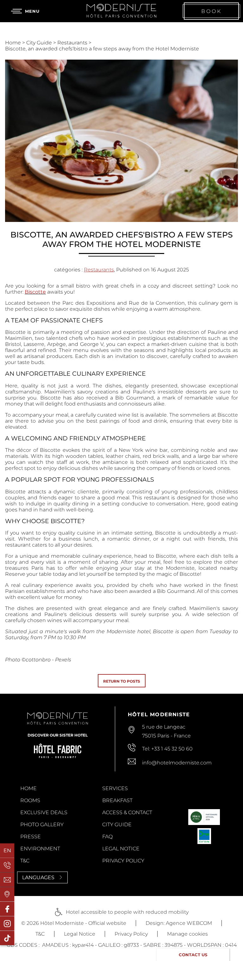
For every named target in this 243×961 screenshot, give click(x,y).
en (7, 850)
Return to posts (121, 681)
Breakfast (117, 800)
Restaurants (73, 43)
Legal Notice (121, 849)
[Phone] (7, 865)
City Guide (39, 43)
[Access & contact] (7, 894)
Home (13, 43)
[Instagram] (7, 923)
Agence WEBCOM (189, 923)
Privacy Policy (123, 861)
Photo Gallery (42, 824)
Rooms (30, 800)
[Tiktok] (7, 938)
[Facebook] (7, 909)
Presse (30, 837)
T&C (24, 861)
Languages (38, 877)
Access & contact (127, 812)
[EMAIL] (7, 880)
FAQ (107, 837)
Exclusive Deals (43, 812)
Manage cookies (187, 934)
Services (115, 788)
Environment (40, 849)
